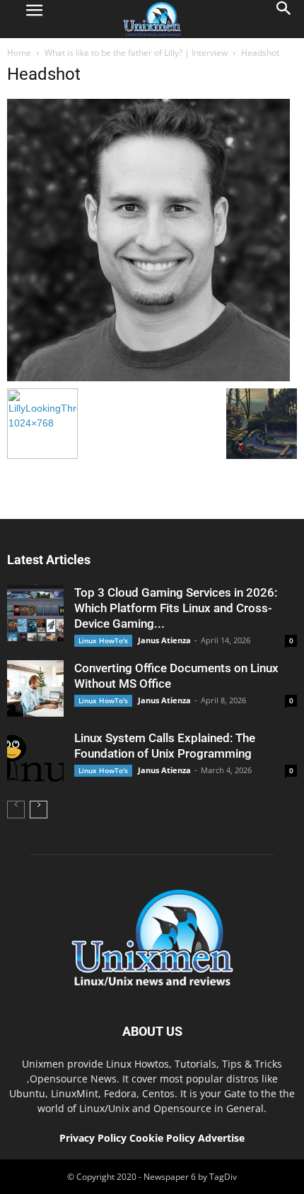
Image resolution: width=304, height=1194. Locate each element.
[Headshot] (148, 377)
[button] (284, 19)
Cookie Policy (163, 1138)
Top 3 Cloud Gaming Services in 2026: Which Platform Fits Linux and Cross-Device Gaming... (175, 608)
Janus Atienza (164, 640)
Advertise (221, 1138)
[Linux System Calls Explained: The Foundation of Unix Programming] (35, 758)
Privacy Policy (93, 1138)
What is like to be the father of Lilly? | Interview (136, 53)
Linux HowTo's (103, 640)
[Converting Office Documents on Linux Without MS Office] (35, 688)
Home (19, 53)
